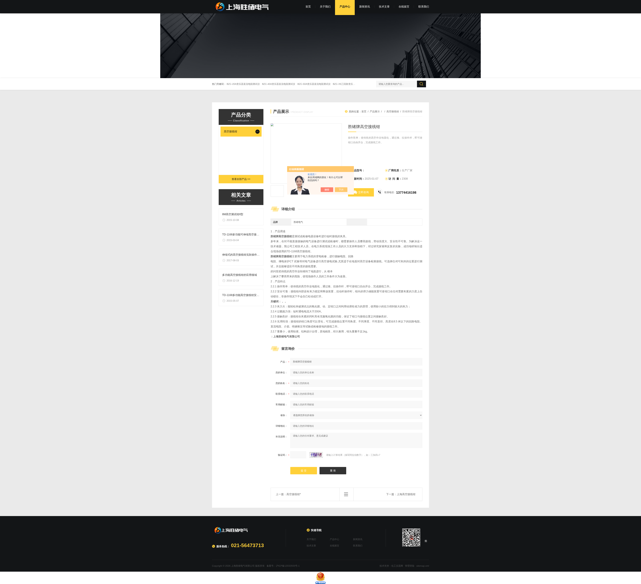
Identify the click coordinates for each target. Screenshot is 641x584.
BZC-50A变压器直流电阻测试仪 (314, 84)
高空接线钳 (230, 131)
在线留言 (404, 6)
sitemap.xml (422, 565)
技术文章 (384, 6)
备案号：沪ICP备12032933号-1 (283, 565)
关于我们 (325, 6)
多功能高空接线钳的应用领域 (239, 274)
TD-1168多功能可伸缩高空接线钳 (242, 234)
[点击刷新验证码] (316, 455)
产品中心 (345, 6)
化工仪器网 (397, 565)
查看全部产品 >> (241, 179)
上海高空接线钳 (406, 494)
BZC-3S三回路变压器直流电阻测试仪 (352, 84)
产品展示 (375, 111)
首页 (308, 6)
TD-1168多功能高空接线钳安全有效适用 (246, 295)
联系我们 (423, 6)
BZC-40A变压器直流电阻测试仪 (278, 84)
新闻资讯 (364, 6)
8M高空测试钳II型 (232, 214)
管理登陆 (409, 565)
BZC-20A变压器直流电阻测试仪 (243, 84)
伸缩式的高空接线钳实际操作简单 (242, 254)
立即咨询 (363, 192)
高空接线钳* (293, 494)
